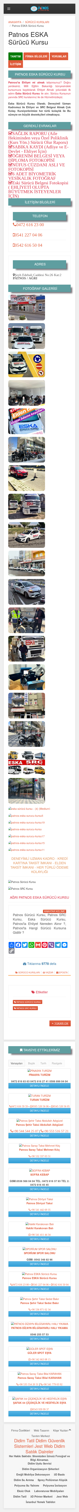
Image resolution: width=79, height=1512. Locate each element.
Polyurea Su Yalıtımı (26, 1485)
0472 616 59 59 (19, 1106)
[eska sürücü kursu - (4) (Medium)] (29, 808)
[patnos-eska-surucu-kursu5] (25, 815)
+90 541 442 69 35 (41, 1209)
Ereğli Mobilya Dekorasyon (33, 1474)
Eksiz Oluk (23, 1491)
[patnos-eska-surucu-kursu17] (26, 836)
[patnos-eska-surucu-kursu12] (26, 307)
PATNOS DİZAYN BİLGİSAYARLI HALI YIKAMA (39, 1328)
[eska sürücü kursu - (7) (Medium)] (26, 393)
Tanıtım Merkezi (40, 1436)
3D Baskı (59, 1474)
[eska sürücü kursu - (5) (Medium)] (26, 620)
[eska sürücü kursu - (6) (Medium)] (26, 336)
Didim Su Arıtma (24, 1480)
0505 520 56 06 (40, 1106)
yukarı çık (61, 1023)
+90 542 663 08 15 (41, 1359)
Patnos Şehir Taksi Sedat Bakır (39, 1303)
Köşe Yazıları (60, 1430)
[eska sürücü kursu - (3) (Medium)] (26, 450)
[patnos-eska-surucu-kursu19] (26, 822)
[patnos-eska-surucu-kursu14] (26, 649)
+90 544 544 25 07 (25, 1131)
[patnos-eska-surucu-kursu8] (26, 421)
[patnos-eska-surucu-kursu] (25, 829)
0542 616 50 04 (28, 245)
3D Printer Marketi (41, 1496)
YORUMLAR (59, 56)
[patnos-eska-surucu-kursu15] (26, 843)
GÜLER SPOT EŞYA (39, 1353)
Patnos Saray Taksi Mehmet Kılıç (39, 1149)
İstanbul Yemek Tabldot (40, 1502)
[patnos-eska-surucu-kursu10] (26, 563)
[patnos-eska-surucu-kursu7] (26, 506)
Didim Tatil (24, 1440)
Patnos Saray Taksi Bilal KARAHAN (39, 1378)
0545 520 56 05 (61, 1106)
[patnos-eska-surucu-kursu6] (26, 762)
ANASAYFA (14, 22)
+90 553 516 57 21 (56, 1131)
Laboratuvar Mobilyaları (49, 1491)
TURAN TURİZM (39, 1100)
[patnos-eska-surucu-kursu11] (26, 850)
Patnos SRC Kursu (26, 1008)
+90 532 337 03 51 (41, 1156)
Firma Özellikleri (20, 1430)
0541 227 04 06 (28, 235)
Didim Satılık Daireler (45, 1449)
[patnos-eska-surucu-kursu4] (26, 535)
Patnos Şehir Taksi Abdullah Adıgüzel (39, 1124)
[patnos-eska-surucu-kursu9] (26, 364)
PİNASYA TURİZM (39, 1075)
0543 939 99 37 (41, 1409)
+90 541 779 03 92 (52, 1384)
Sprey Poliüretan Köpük (52, 1480)
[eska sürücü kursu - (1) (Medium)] (26, 734)
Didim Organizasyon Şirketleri (40, 1469)
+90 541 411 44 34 (41, 1234)
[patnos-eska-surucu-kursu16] (26, 705)
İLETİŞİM (15, 64)
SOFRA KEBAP (39, 1174)
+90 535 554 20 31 (28, 1384)
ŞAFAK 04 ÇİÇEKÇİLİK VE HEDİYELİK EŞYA (39, 1403)
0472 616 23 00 (30, 224)
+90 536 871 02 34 (41, 1309)
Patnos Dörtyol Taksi (39, 1203)
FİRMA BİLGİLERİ (36, 56)
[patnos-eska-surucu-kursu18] (26, 478)
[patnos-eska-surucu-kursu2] (26, 677)
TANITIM (15, 56)
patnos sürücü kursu (28, 1001)
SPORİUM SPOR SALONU (39, 1253)
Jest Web (44, 1446)
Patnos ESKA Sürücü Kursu (39, 1278)
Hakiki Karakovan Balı (39, 1228)
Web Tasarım (41, 1430)
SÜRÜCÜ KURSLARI (37, 22)
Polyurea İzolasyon (55, 1485)
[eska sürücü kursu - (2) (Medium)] (26, 791)
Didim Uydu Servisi (39, 1463)
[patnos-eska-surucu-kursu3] (26, 592)
